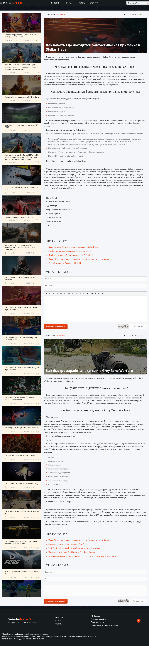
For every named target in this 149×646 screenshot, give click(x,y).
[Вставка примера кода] (95, 293)
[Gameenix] (11, 3)
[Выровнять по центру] (61, 293)
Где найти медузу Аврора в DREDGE (65, 262)
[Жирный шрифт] (46, 293)
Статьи (69, 3)
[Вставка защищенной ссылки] (87, 293)
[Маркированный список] (69, 293)
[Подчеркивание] (53, 293)
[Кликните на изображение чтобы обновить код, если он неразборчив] (123, 326)
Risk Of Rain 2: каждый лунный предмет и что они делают (74, 548)
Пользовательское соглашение (104, 625)
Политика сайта (97, 622)
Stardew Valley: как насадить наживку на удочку (70, 250)
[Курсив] (49, 293)
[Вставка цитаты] (92, 293)
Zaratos (62, 14)
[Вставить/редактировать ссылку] (80, 293)
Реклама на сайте (98, 619)
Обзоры (81, 3)
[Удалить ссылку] (84, 293)
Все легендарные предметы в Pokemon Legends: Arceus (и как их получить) (82, 556)
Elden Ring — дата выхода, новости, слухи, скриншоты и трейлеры (78, 258)
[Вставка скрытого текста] (102, 293)
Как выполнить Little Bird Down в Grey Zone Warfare (72, 552)
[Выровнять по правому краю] (64, 293)
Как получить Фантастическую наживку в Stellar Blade (73, 246)
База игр (94, 3)
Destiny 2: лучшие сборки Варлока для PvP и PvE (70, 255)
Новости (55, 3)
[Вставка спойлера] (99, 293)
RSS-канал (95, 616)
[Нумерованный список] (72, 293)
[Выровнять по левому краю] (57, 293)
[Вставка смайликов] (77, 293)
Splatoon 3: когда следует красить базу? (66, 544)
